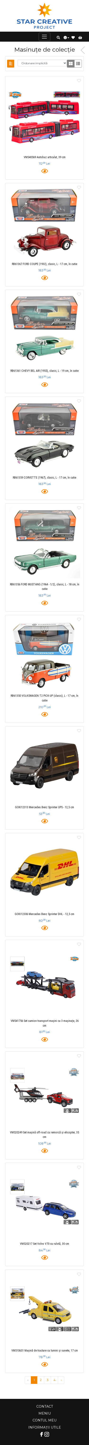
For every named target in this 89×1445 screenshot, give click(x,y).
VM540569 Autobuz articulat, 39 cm (45, 157)
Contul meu (44, 1420)
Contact (44, 1406)
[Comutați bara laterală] (10, 64)
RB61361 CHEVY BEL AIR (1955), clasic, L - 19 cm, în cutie (44, 370)
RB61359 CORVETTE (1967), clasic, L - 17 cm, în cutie (44, 477)
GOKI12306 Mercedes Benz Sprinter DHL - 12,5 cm (44, 914)
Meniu (44, 1413)
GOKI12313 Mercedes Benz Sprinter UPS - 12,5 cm (44, 807)
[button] (58, 37)
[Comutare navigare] (44, 37)
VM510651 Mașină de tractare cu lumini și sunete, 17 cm (44, 1350)
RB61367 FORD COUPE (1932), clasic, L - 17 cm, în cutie (44, 264)
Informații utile (44, 1427)
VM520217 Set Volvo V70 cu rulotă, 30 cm (44, 1243)
